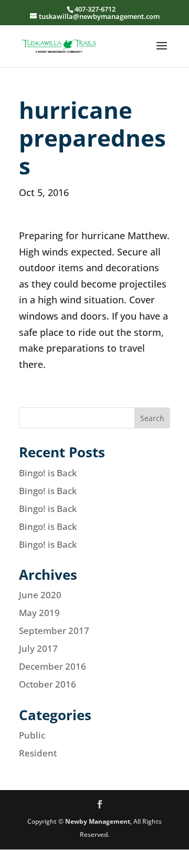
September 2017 (54, 630)
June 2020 (40, 595)
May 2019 (39, 613)
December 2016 (52, 666)
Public (32, 735)
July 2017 (38, 648)
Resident (38, 753)
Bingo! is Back (48, 473)
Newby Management (97, 821)
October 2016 (47, 684)
